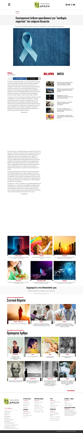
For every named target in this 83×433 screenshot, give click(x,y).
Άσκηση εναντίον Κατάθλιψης (18, 323)
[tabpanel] (59, 100)
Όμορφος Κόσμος (38, 399)
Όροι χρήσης (7, 418)
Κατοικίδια (36, 403)
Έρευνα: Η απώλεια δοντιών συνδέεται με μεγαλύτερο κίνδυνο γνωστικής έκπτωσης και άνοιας (41, 324)
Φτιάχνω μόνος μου (54, 418)
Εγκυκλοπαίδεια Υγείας (55, 402)
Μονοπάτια (25, 405)
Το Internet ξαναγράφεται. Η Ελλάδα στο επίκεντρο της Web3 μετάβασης (41, 283)
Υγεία (51, 399)
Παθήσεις (18, 13)
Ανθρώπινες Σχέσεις (38, 402)
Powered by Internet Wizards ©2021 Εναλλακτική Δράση (66, 431)
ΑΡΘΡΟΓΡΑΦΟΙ (7, 413)
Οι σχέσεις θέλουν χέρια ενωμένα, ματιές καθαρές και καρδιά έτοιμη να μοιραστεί (65, 117)
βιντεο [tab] (60, 74)
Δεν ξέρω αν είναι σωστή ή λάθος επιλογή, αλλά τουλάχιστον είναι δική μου (18, 258)
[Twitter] (69, 5)
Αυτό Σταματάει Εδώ (32, 356)
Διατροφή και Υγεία (27, 415)
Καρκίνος (17, 11)
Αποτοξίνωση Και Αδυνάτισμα (27, 413)
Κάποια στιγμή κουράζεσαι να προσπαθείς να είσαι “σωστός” (15, 358)
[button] (9, 5)
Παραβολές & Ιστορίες (39, 407)
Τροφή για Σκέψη (68, 405)
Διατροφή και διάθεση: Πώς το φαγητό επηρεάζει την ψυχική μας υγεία (18, 283)
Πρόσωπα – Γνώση (68, 399)
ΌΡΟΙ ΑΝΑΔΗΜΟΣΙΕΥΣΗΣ (9, 423)
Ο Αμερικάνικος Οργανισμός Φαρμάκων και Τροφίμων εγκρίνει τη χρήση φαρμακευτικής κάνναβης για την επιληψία (64, 325)
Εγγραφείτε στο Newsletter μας (41, 287)
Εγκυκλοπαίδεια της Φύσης (54, 414)
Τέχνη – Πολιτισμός (38, 410)
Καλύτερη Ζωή (15, 354)
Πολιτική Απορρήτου (8, 419)
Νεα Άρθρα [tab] (49, 74)
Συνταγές (25, 417)
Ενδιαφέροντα (26, 402)
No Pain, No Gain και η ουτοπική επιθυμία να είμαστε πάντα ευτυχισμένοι (64, 103)
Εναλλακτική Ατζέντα (69, 408)
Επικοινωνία (7, 421)
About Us (6, 414)
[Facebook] (67, 5)
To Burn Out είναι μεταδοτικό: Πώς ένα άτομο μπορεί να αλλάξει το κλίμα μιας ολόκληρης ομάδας (65, 83)
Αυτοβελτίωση (27, 399)
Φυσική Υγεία (20, 321)
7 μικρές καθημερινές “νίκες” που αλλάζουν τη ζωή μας (41, 258)
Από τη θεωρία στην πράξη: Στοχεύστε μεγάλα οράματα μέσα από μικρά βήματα (64, 258)
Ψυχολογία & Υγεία (54, 405)
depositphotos (7, 411)
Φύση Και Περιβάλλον (54, 420)
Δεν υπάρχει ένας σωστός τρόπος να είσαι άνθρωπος (15, 381)
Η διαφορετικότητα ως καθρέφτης (67, 357)
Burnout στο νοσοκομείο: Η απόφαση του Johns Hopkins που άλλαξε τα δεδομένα (65, 90)
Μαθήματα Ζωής (37, 405)
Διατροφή (25, 409)
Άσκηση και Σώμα (54, 412)
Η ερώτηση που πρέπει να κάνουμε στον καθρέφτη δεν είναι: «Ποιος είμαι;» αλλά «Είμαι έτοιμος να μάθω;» (67, 382)
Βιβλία (33, 354)
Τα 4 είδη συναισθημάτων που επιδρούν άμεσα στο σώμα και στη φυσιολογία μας (64, 110)
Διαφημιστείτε (7, 416)
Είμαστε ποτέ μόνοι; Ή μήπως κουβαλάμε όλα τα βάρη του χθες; (32, 381)
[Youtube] (74, 5)
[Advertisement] (24, 132)
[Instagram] (72, 5)
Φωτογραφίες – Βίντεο (39, 411)
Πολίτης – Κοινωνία (38, 408)
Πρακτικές (25, 407)
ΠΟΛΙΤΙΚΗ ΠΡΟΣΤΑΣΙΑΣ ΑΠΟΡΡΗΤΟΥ (41, 293)
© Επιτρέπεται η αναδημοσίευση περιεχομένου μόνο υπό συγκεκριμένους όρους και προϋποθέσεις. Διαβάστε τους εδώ (11, 426)
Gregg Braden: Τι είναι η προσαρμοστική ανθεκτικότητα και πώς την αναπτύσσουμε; (65, 97)
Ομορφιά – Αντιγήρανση (55, 416)
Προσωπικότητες (68, 403)
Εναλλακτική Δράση (11, 74)
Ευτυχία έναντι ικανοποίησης (50, 357)
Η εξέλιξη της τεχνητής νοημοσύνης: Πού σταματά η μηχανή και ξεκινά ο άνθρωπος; (64, 283)
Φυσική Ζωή (53, 409)
